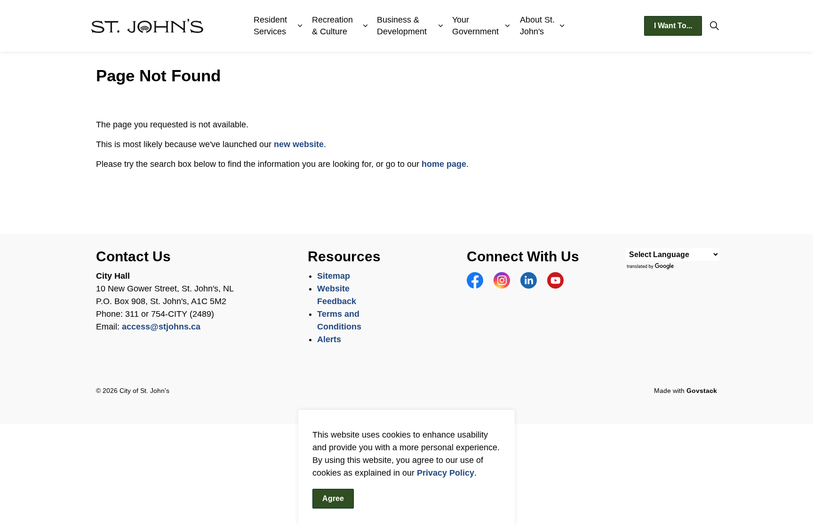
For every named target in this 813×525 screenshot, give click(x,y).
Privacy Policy (445, 473)
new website (299, 144)
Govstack (701, 390)
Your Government (475, 25)
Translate (651, 266)
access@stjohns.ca (161, 326)
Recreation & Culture (332, 25)
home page (444, 164)
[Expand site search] (714, 26)
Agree (333, 498)
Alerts (329, 339)
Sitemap (333, 276)
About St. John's (537, 25)
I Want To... (673, 26)
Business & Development (402, 25)
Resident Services (270, 25)
